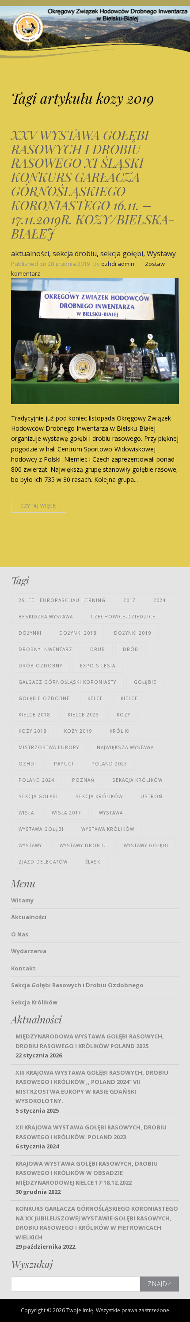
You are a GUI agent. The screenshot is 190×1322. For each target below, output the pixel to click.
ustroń (152, 796)
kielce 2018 (34, 715)
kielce (129, 698)
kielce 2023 (83, 715)
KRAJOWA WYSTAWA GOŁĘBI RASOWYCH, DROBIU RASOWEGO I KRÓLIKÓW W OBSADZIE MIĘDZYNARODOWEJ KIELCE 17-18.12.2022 (86, 1172)
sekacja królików (137, 780)
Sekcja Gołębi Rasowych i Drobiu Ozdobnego (77, 985)
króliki (120, 731)
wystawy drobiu (83, 845)
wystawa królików (107, 829)
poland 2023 (109, 764)
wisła (26, 813)
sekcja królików (99, 796)
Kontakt (23, 968)
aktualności (30, 253)
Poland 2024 (36, 780)
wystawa (111, 813)
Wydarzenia (28, 951)
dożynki (30, 633)
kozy (123, 715)
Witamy (22, 900)
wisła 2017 (66, 813)
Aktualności (28, 917)
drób (130, 649)
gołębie (145, 682)
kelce (95, 698)
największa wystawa (125, 747)
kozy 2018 (32, 731)
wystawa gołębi (41, 829)
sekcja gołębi (121, 253)
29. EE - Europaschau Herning (62, 600)
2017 (129, 600)
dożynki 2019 (132, 633)
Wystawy (161, 253)
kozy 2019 (78, 731)
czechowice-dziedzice (123, 617)
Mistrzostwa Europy (49, 747)
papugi (64, 764)
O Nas (19, 934)
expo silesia (97, 666)
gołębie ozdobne (44, 698)
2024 (159, 600)
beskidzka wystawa (46, 617)
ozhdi (27, 764)
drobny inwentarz (45, 649)
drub (97, 649)
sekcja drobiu (75, 253)
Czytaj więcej (38, 505)
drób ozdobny (40, 666)
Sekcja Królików (34, 1002)
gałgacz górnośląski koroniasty (67, 682)
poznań (83, 780)
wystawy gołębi (146, 845)
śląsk (92, 862)
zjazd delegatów (43, 862)
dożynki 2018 (77, 633)
